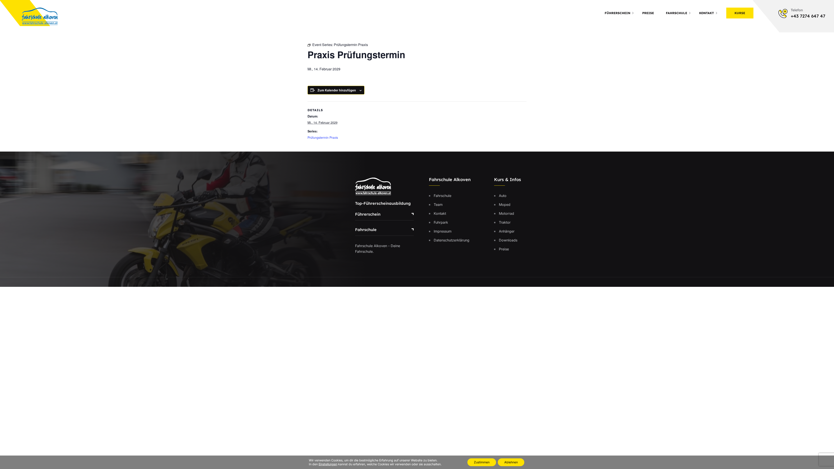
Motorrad (506, 213)
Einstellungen (328, 464)
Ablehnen (511, 462)
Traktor (505, 222)
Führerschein (617, 13)
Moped (504, 204)
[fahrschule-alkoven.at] (40, 16)
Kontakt (706, 13)
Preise (648, 13)
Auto (502, 195)
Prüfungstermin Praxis (323, 137)
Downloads (508, 240)
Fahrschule (676, 13)
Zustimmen (482, 462)
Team (438, 204)
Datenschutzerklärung (451, 240)
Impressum (443, 231)
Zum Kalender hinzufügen (337, 90)
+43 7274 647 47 (808, 16)
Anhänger (507, 231)
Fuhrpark (441, 222)
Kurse (740, 13)
